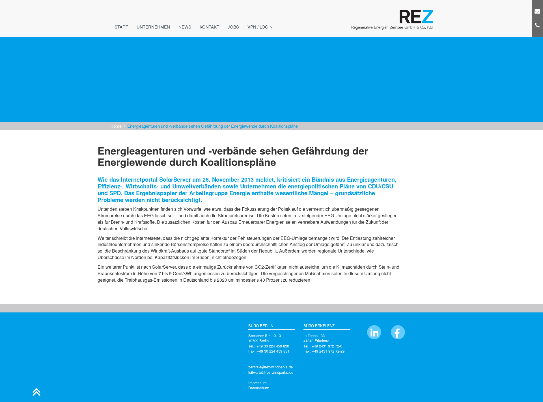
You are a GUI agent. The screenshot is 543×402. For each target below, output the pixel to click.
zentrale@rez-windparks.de (270, 367)
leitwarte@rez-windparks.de (270, 372)
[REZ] (392, 10)
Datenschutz (258, 387)
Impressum (257, 382)
